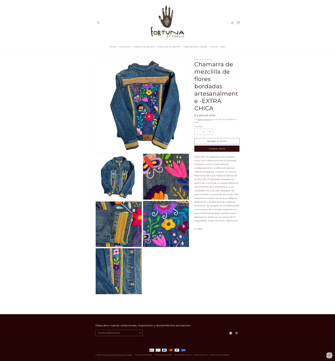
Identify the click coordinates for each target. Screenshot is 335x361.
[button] (98, 23)
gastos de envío (205, 119)
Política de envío (200, 355)
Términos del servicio (183, 355)
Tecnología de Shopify (123, 355)
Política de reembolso (143, 355)
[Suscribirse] (140, 333)
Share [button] (200, 229)
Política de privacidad (163, 355)
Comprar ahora (217, 148)
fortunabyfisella (108, 355)
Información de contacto (219, 355)
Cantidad (198, 126)
